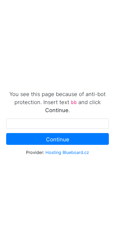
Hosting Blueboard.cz (67, 152)
